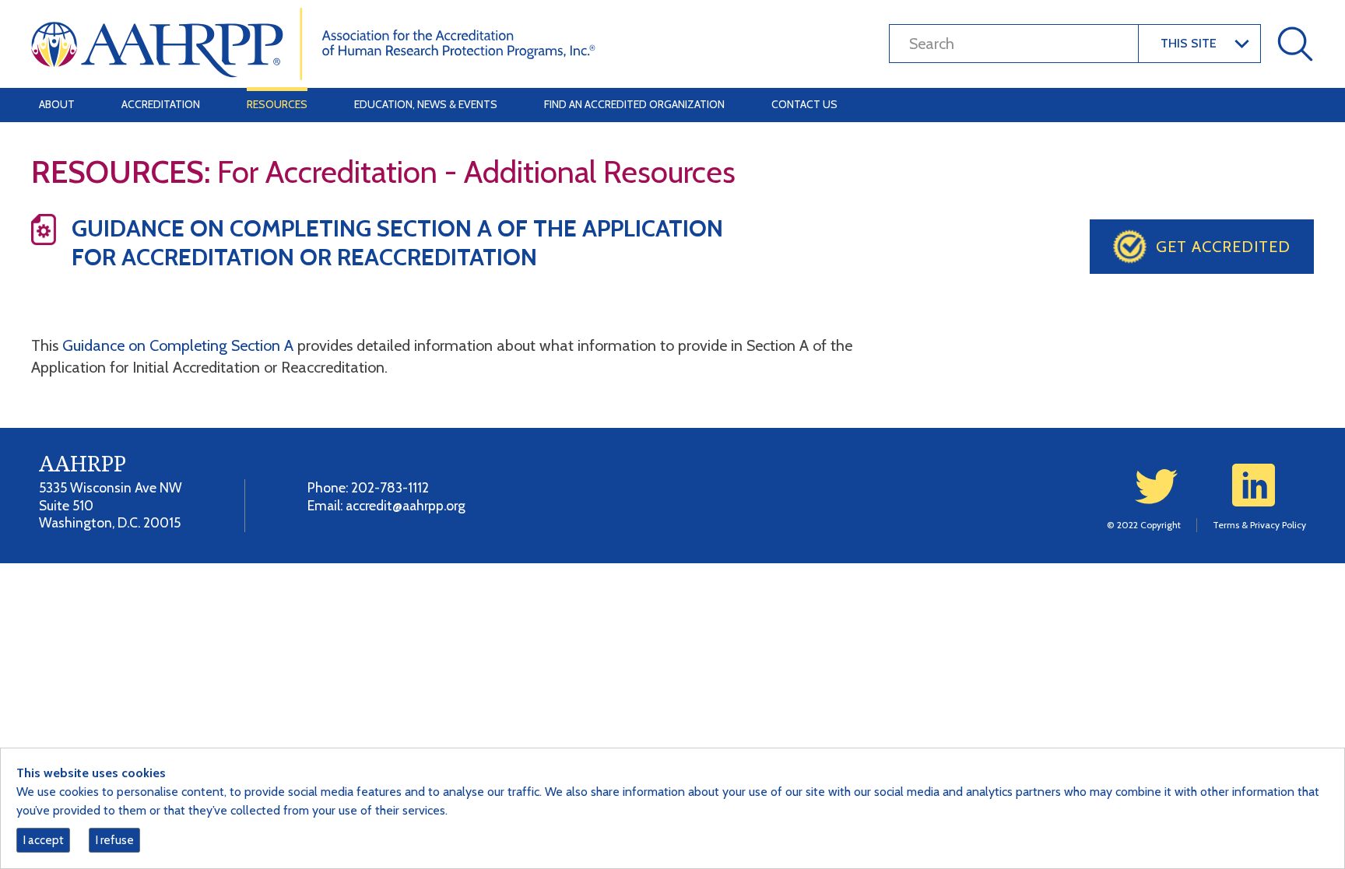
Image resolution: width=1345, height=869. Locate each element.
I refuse (115, 840)
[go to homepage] (313, 42)
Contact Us (804, 104)
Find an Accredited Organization (634, 104)
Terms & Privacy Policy (1259, 525)
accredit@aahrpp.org (405, 505)
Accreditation (160, 104)
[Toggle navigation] (1292, 105)
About (57, 104)
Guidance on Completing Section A (177, 345)
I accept (43, 840)
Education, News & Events (425, 104)
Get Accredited (1223, 246)
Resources (277, 104)
